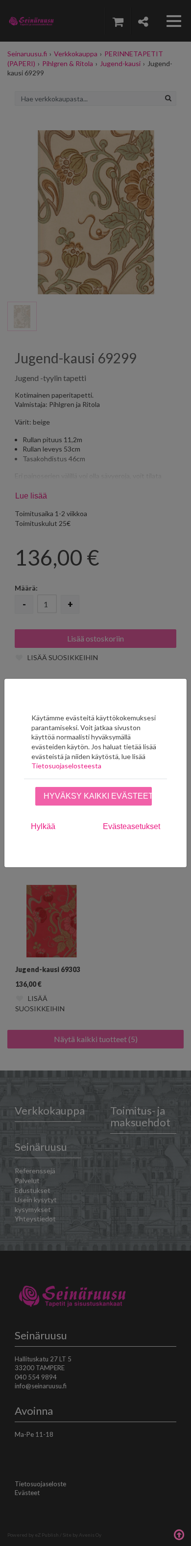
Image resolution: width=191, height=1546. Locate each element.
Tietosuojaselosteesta (66, 765)
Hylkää (43, 826)
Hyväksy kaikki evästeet (98, 796)
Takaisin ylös (179, 1534)
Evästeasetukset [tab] (131, 826)
